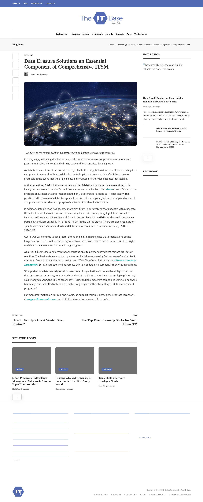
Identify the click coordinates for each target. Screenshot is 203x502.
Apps (129, 34)
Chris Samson (60, 389)
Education (41, 448)
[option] (31, 369)
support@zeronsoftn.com (42, 299)
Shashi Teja (16, 389)
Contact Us (50, 3)
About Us (16, 3)
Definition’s (97, 34)
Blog (25, 3)
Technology (61, 34)
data (109, 189)
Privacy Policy (157, 494)
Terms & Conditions (180, 494)
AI (41, 419)
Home (111, 45)
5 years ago (70, 389)
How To (109, 34)
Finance (41, 453)
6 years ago (25, 389)
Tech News (63, 369)
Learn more (145, 437)
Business (76, 34)
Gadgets (120, 34)
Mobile (85, 34)
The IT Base (186, 490)
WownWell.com (150, 470)
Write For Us (36, 3)
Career (41, 436)
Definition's (41, 442)
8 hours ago (156, 107)
